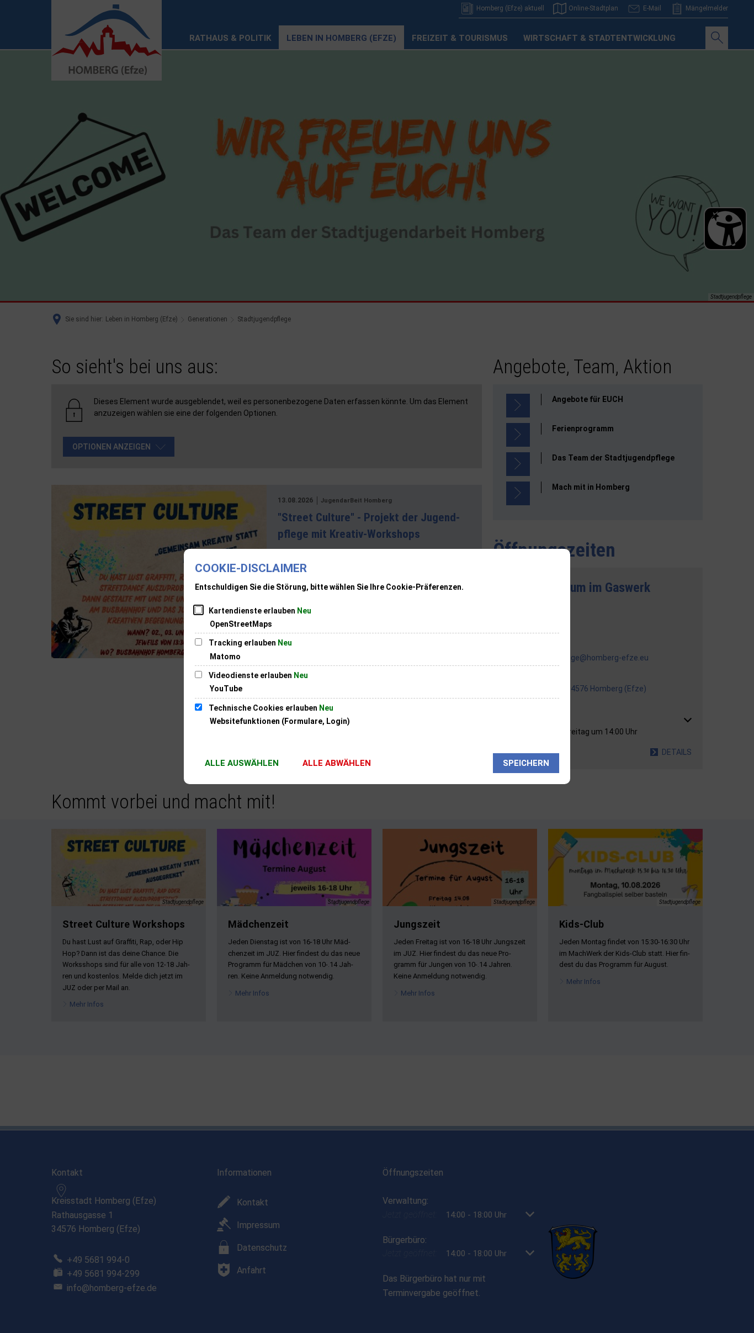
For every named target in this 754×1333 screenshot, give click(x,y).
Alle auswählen (242, 763)
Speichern (526, 763)
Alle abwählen (336, 763)
